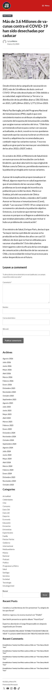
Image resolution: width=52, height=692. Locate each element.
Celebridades (8, 500)
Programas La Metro (11, 566)
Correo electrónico (9, 318)
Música (5, 553)
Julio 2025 (7, 407)
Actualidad (7, 496)
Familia (5, 536)
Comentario (7, 282)
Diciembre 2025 (9, 388)
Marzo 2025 (7, 422)
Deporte (6, 516)
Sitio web (5, 329)
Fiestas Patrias (8, 539)
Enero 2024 (7, 473)
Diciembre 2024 (9, 433)
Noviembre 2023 (9, 481)
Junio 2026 (7, 366)
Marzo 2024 (7, 466)
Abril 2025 (7, 418)
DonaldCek (6, 645)
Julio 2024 (7, 451)
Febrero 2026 (8, 381)
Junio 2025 (7, 411)
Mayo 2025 (7, 414)
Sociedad (6, 579)
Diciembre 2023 (9, 477)
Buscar (5, 591)
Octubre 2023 (8, 485)
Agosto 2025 (8, 403)
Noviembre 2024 (9, 437)
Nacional (7, 16)
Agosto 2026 (8, 359)
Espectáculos (8, 533)
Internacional (8, 546)
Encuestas (7, 526)
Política (5, 563)
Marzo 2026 (7, 377)
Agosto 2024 (8, 448)
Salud (5, 569)
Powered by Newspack (10, 684)
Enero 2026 (7, 385)
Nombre (5, 307)
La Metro (13, 41)
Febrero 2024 (8, 470)
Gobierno (6, 543)
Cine (4, 503)
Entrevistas (7, 529)
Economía (6, 519)
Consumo (6, 506)
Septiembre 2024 (9, 444)
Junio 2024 (7, 455)
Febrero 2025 (8, 425)
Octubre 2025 (8, 396)
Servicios (6, 576)
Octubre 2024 (8, 440)
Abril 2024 (7, 462)
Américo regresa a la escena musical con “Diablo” (22, 615)
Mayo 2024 (7, 459)
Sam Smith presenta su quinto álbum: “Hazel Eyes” (23, 619)
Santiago (6, 573)
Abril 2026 (7, 373)
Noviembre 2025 (9, 392)
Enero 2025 (7, 429)
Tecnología (7, 583)
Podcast (6, 559)
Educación (7, 523)
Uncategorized (8, 586)
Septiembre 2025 (9, 399)
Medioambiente (9, 549)
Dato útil (6, 513)
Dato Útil (6, 510)
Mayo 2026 (7, 370)
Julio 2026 (7, 362)
